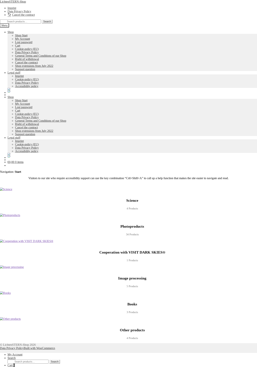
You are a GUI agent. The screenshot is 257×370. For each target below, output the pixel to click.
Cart (11, 365)
